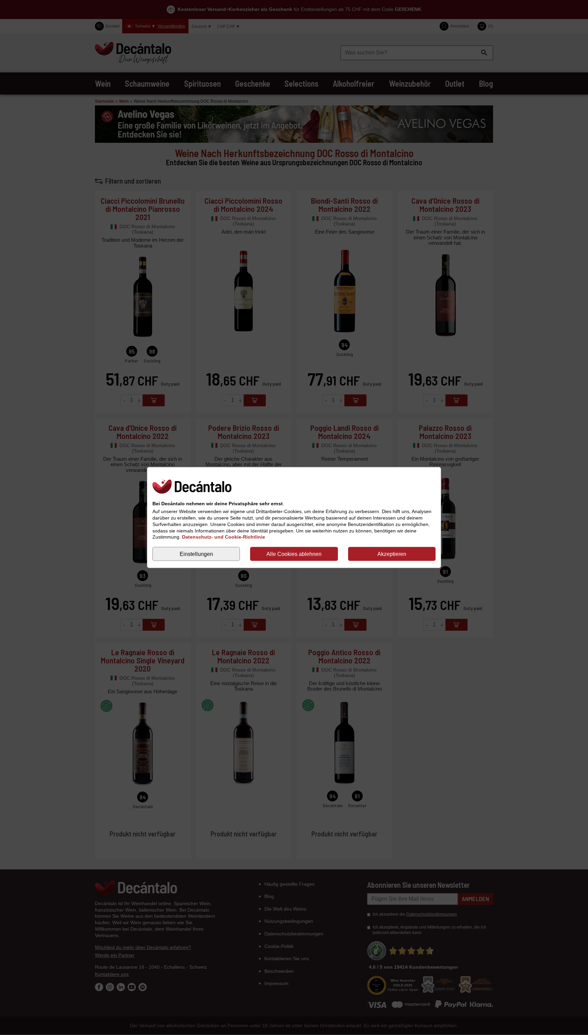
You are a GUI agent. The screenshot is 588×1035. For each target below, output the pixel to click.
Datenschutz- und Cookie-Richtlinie (223, 537)
